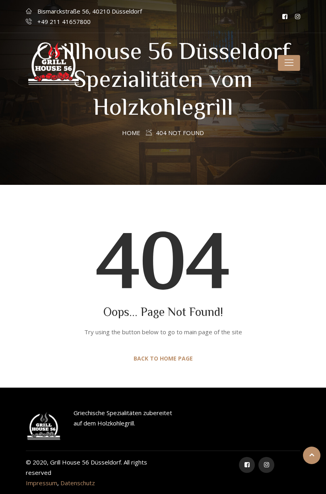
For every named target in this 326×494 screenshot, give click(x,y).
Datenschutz (77, 483)
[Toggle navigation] (289, 63)
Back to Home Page (163, 358)
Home (131, 133)
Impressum (41, 483)
